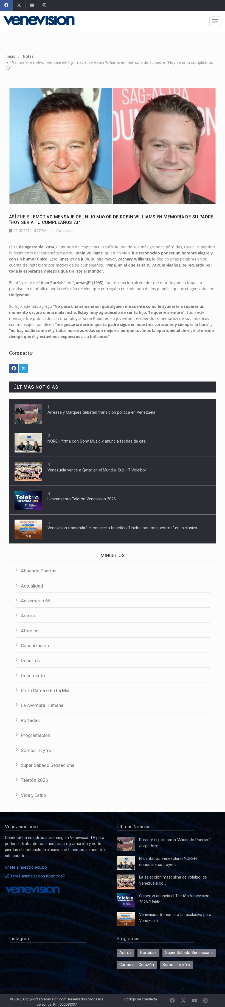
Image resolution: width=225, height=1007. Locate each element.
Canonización (35, 645)
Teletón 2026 (34, 780)
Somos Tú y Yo (36, 750)
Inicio (10, 56)
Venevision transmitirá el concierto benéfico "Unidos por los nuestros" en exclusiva (122, 528)
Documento (33, 675)
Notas (28, 56)
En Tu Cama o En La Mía (45, 690)
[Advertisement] (112, 40)
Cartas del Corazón (136, 964)
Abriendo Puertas (39, 571)
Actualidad (32, 586)
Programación (35, 735)
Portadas (30, 720)
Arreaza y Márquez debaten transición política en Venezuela (101, 412)
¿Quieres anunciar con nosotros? (35, 876)
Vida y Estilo (33, 795)
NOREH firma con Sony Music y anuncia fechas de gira (96, 441)
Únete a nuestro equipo (26, 867)
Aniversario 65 (36, 600)
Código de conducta (140, 999)
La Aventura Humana (42, 705)
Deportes (30, 660)
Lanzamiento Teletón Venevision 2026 (81, 499)
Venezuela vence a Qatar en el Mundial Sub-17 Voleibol (96, 470)
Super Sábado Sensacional (189, 952)
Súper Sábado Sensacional (48, 765)
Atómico (30, 630)
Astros (28, 615)
